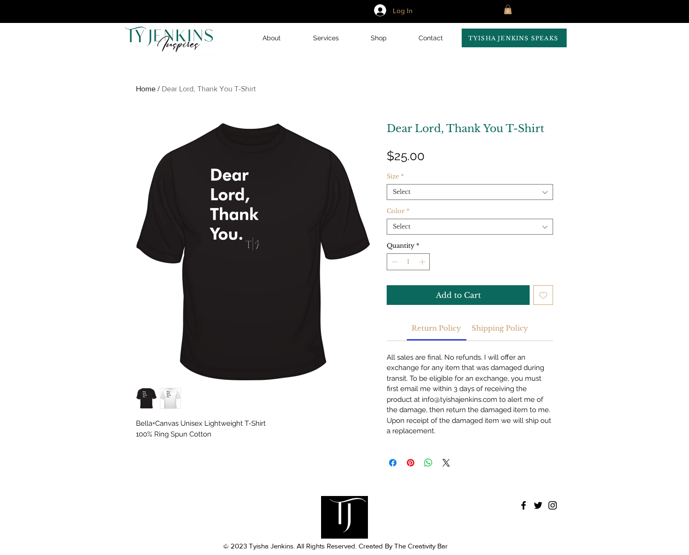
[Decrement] (393, 262)
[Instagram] (552, 505)
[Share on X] (446, 462)
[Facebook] (523, 505)
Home (146, 89)
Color (398, 211)
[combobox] (470, 192)
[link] (436, 328)
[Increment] (423, 262)
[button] (514, 38)
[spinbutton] (408, 262)
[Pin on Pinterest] (410, 462)
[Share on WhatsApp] (428, 462)
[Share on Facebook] (392, 462)
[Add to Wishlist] (543, 295)
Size (395, 176)
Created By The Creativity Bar (402, 546)
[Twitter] (538, 505)
